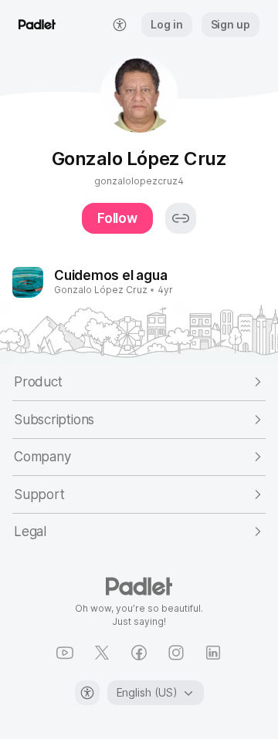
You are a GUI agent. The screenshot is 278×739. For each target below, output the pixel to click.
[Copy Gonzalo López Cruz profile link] (180, 218)
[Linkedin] (213, 652)
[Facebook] (139, 652)
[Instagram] (176, 652)
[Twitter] (102, 652)
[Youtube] (65, 652)
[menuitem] (119, 24)
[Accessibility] (87, 692)
